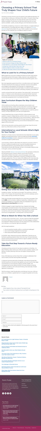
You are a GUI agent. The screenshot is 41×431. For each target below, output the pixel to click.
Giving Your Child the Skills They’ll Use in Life (13, 66)
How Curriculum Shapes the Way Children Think (14, 63)
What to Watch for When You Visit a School (13, 67)
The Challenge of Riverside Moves (10, 364)
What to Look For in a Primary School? (12, 61)
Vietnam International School (17, 151)
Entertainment (25, 387)
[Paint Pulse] (6, 2)
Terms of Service (20, 427)
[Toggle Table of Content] (30, 60)
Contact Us (34, 427)
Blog (4, 286)
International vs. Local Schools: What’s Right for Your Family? (17, 64)
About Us (14, 427)
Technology (24, 385)
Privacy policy (28, 427)
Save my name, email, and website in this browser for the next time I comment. (20, 326)
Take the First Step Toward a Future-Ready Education (16, 69)
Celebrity (23, 383)
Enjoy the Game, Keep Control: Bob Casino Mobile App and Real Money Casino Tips (15, 343)
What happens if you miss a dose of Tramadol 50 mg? (16, 288)
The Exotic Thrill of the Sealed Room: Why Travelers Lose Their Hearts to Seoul (14, 354)
